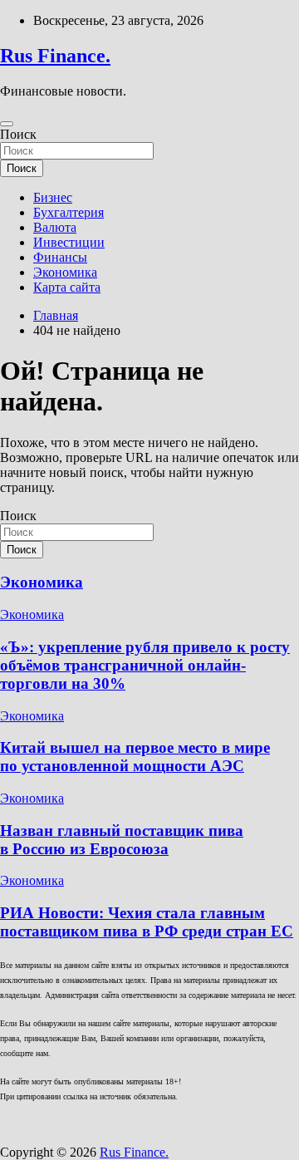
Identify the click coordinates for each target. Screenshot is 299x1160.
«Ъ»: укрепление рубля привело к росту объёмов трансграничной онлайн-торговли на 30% (145, 665)
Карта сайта (66, 287)
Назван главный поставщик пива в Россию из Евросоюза (121, 840)
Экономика (65, 272)
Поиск (18, 134)
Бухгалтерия (68, 212)
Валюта (54, 227)
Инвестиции (69, 242)
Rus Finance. (55, 55)
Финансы (60, 257)
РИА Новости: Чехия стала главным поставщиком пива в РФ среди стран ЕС (146, 922)
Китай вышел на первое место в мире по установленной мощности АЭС (135, 756)
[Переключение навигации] (6, 123)
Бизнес (52, 197)
